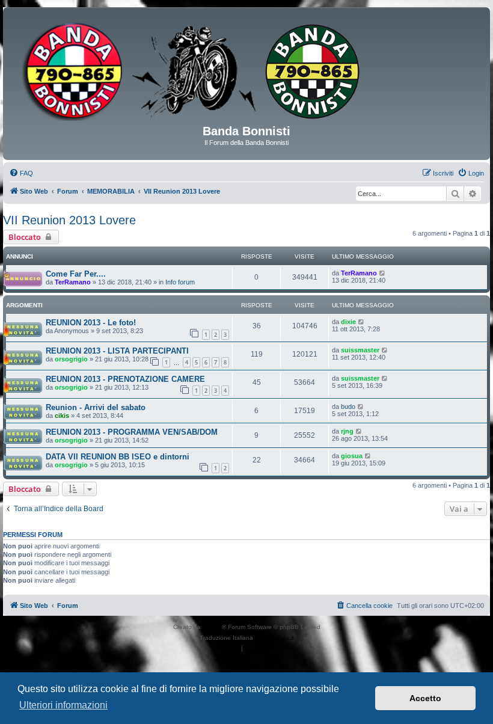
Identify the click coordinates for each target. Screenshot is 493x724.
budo (348, 406)
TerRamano (73, 282)
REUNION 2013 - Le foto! (91, 322)
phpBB (212, 627)
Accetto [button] (425, 698)
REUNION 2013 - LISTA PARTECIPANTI (117, 350)
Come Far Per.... (76, 273)
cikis (62, 415)
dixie (348, 321)
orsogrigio (71, 359)
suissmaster (360, 350)
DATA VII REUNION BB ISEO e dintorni (117, 456)
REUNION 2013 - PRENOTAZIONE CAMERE (125, 379)
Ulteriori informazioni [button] (63, 705)
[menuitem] (21, 173)
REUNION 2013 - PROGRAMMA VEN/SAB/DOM (132, 432)
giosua (352, 455)
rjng (347, 431)
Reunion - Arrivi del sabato (95, 407)
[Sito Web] (246, 70)
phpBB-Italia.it (274, 637)
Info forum (180, 282)
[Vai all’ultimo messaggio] (383, 273)
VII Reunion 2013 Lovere (69, 220)
